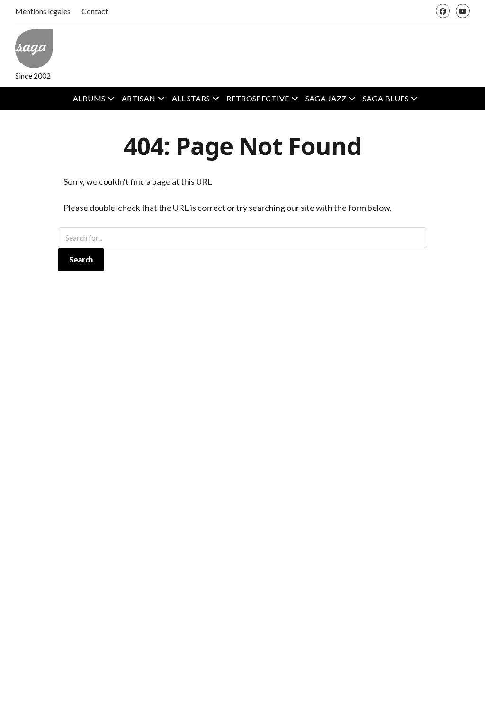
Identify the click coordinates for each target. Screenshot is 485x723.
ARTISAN (139, 98)
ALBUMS (89, 98)
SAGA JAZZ (326, 98)
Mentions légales (43, 11)
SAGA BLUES (386, 98)
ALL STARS (191, 98)
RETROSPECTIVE (257, 98)
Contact (94, 11)
